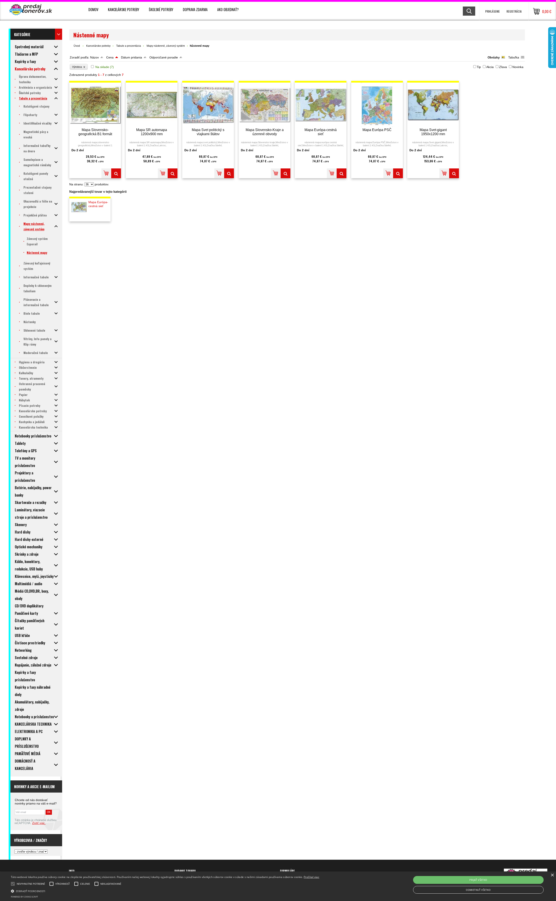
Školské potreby (161, 9)
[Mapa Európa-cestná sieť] (320, 105)
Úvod (77, 45)
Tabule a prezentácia (128, 45)
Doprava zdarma (195, 9)
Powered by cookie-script (24, 896)
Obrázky (494, 57)
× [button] (552, 875)
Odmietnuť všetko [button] (478, 889)
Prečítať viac (311, 877)
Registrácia (514, 11)
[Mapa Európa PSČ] (377, 105)
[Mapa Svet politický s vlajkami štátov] (208, 105)
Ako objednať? (228, 9)
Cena (110, 57)
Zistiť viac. (39, 823)
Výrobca (78, 66)
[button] (165, 891)
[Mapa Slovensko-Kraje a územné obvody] (264, 105)
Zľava (503, 67)
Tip (479, 67)
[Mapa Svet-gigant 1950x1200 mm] (433, 105)
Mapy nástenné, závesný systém (166, 45)
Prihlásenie (492, 11)
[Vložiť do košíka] (106, 173)
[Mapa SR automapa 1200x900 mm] (151, 105)
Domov (93, 9)
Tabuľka (513, 57)
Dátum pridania (131, 57)
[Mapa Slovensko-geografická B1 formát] (95, 105)
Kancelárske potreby (123, 9)
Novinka (517, 67)
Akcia (490, 67)
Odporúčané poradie (163, 57)
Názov (94, 57)
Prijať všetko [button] (478, 879)
